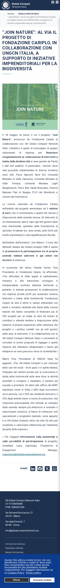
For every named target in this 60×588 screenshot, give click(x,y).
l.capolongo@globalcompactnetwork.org (23, 454)
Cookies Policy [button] (16, 572)
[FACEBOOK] (40, 468)
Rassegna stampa (14, 548)
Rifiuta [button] (16, 580)
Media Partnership (14, 552)
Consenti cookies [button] (42, 580)
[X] (47, 468)
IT (53, 2)
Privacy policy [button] (33, 572)
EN (57, 2)
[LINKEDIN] (33, 468)
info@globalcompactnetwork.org (21, 530)
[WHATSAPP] (55, 468)
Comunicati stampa (15, 544)
